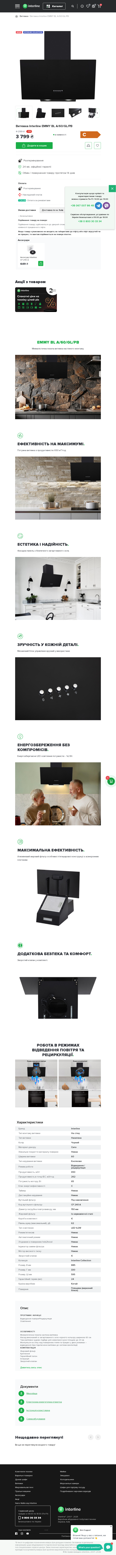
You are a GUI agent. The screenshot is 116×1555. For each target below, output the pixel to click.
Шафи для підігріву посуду (72, 1487)
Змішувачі (64, 1475)
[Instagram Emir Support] (22, 1533)
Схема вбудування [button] (35, 1418)
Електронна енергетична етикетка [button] (44, 1402)
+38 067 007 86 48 (82, 205)
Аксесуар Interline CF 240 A (28, 258)
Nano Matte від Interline (26, 1503)
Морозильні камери (69, 1483)
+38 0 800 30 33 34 (90, 221)
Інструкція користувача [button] (38, 1410)
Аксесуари (20, 1495)
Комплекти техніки (23, 1471)
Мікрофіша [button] (31, 1393)
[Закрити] (112, 189)
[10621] (40, 263)
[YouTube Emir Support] (27, 1534)
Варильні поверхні (24, 1475)
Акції (17, 1499)
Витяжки (24, 16)
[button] (19, 112)
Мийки (63, 1471)
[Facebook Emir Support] (16, 1533)
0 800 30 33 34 (31, 1517)
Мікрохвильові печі (24, 1487)
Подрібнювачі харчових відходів (75, 1491)
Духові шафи (21, 1479)
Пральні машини (23, 1491)
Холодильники (67, 1479)
